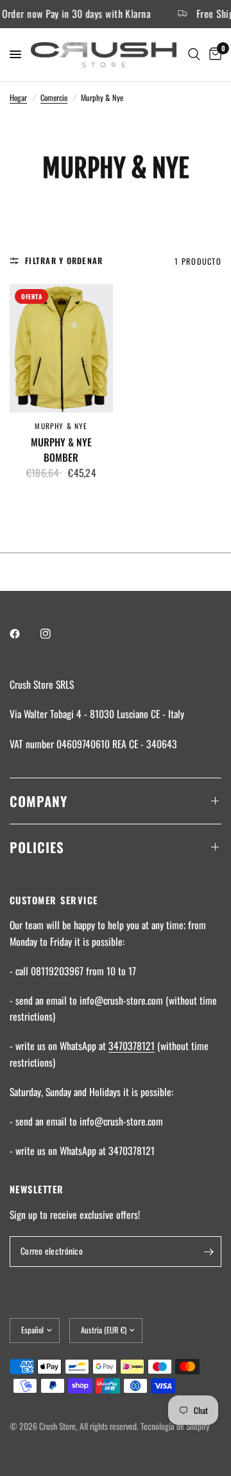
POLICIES (37, 847)
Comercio (53, 97)
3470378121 (131, 1045)
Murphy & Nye (61, 425)
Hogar (18, 97)
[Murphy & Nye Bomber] (61, 348)
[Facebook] (24, 634)
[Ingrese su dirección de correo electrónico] (208, 1251)
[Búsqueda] (194, 54)
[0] (213, 54)
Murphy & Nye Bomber (61, 450)
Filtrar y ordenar (64, 261)
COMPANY (38, 801)
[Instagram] (54, 634)
